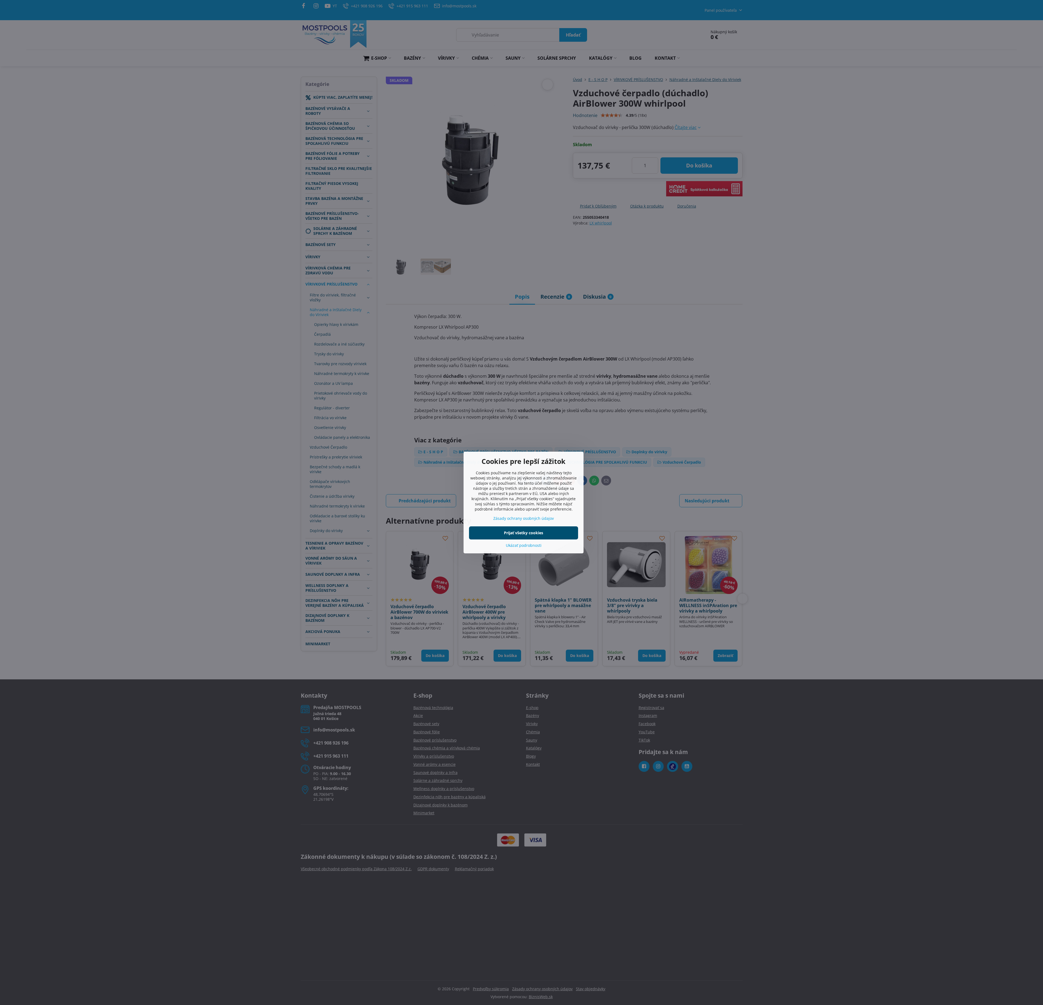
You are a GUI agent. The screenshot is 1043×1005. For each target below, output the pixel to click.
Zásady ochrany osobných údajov (523, 518)
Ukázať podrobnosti (524, 545)
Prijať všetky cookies (523, 532)
